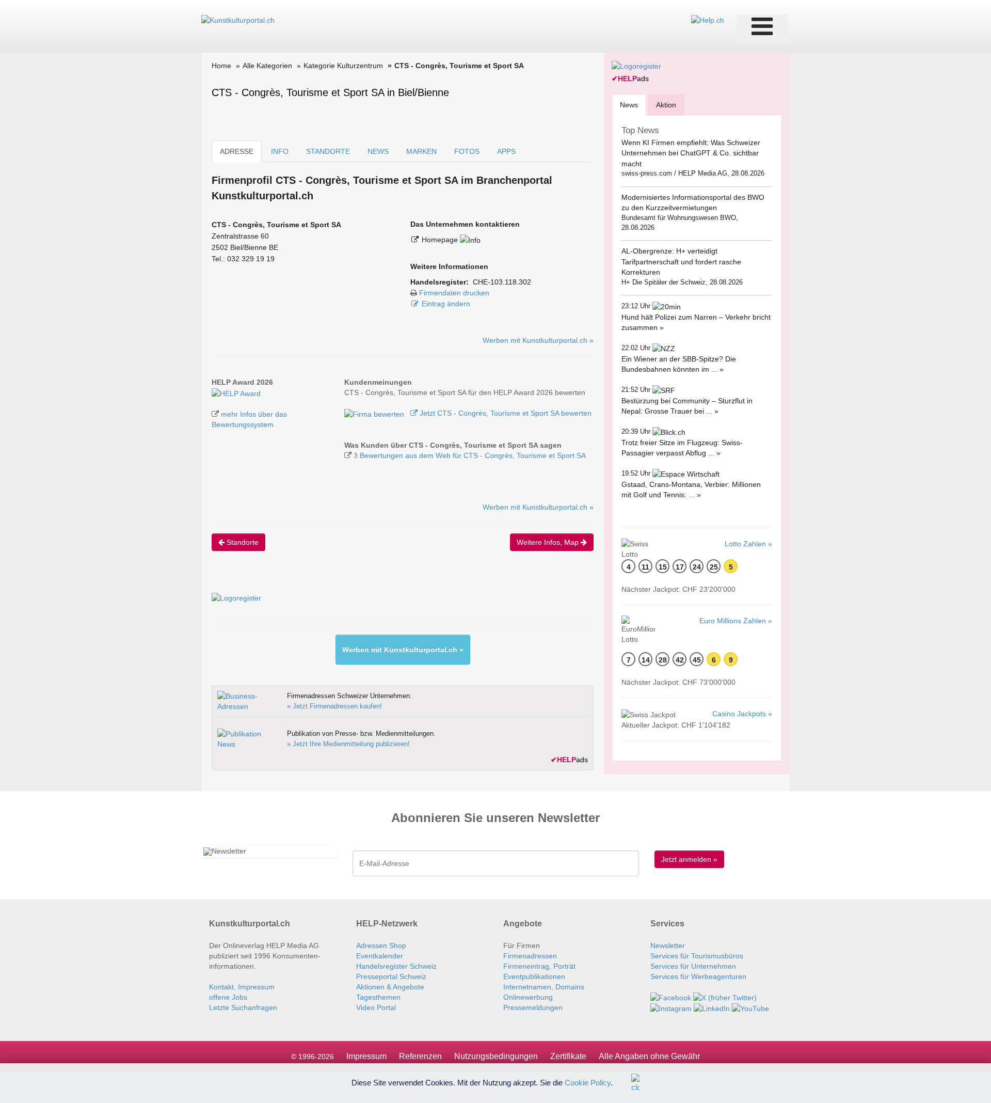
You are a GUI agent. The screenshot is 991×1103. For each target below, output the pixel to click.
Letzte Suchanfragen (243, 1007)
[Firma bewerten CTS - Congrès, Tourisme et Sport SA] (375, 413)
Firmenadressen (530, 956)
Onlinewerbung (528, 997)
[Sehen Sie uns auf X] (725, 997)
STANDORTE (328, 151)
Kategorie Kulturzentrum (343, 65)
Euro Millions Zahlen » (735, 621)
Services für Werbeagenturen (698, 976)
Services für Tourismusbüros (696, 956)
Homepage (441, 239)
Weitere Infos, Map (549, 542)
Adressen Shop (381, 945)
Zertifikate (568, 1056)
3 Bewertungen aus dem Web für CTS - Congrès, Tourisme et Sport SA (470, 455)
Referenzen (420, 1056)
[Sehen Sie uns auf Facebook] (670, 997)
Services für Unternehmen (693, 966)
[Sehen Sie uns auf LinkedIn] (712, 1008)
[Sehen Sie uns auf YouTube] (750, 1008)
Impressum (366, 1056)
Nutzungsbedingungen (496, 1056)
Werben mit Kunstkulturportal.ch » (538, 340)
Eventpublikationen (534, 976)
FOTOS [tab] (466, 151)
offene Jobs (228, 997)
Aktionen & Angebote (390, 987)
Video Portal (376, 1007)
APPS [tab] (506, 151)
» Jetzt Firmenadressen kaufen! (334, 706)
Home (221, 65)
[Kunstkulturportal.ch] (238, 19)
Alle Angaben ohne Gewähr (649, 1056)
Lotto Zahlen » (748, 544)
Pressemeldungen (533, 1007)
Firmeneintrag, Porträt (539, 966)
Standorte (242, 542)
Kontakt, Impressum (242, 987)
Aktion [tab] (666, 105)
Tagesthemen (378, 997)
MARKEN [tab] (421, 151)
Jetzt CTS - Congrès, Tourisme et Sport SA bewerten (505, 413)
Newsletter (667, 945)
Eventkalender (379, 956)
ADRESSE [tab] (236, 151)
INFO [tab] (280, 151)
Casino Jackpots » (742, 714)
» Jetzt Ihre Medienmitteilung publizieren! (348, 744)
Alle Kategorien (267, 65)
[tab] (629, 104)
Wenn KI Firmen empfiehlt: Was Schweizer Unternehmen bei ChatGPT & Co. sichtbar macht (690, 153)
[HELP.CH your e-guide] (707, 19)
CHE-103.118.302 (502, 282)
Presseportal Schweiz (391, 976)
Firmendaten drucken (454, 293)
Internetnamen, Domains (543, 987)
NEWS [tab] (378, 151)
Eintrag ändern (446, 304)
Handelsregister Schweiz (396, 966)
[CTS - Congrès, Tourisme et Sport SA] (236, 392)
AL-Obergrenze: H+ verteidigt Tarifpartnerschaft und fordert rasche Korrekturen (681, 261)
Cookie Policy (588, 1082)
